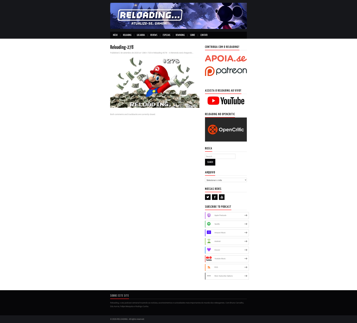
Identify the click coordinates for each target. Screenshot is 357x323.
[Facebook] (215, 197)
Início (115, 35)
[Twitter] (208, 197)
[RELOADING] (178, 15)
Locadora (141, 35)
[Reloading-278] (154, 82)
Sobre (192, 35)
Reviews (153, 35)
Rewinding (180, 35)
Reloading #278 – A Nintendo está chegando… (173, 53)
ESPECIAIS (166, 35)
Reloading (127, 35)
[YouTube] (222, 197)
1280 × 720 (146, 53)
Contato (204, 35)
